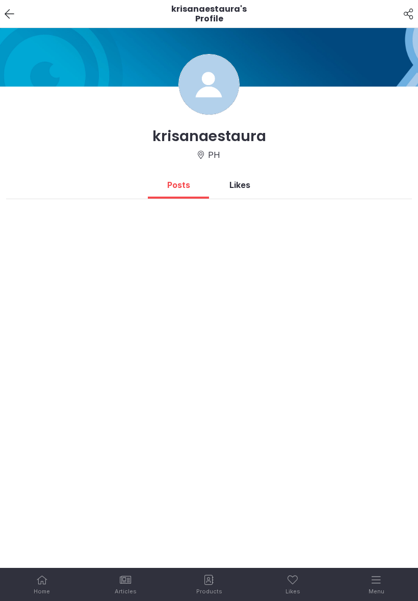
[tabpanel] (209, 203)
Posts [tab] (178, 185)
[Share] (408, 14)
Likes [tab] (239, 185)
